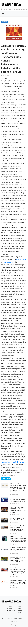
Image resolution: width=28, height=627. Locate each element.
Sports (19, 608)
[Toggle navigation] (3, 13)
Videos (19, 612)
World (19, 606)
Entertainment (11, 610)
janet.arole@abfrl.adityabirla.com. (12, 462)
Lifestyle (20, 610)
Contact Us (14, 621)
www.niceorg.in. (7, 262)
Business (9, 608)
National (9, 606)
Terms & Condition (19, 618)
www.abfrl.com (21, 259)
